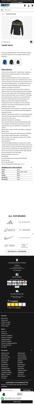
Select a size (17, 401)
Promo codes (5, 326)
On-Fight (3, 378)
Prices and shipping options (9, 343)
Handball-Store (5, 368)
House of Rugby (5, 370)
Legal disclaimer (6, 339)
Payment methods (6, 341)
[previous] (1, 234)
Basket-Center (5, 353)
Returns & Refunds (6, 337)
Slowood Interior (22, 359)
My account (4, 318)
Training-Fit (21, 366)
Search (9, 10)
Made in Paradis (5, 374)
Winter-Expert (21, 376)
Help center (4, 320)
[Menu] (2, 10)
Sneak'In (20, 361)
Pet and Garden (22, 357)
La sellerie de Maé (6, 372)
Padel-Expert (21, 353)
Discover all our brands (17, 251)
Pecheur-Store (22, 355)
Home (3, 14)
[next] (33, 234)
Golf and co (4, 366)
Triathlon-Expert (22, 370)
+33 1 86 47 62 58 (17, 270)
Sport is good (21, 364)
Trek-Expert (21, 368)
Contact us (17, 265)
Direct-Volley (4, 359)
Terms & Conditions (6, 335)
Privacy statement (6, 345)
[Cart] (32, 5)
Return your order (17, 297)
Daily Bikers (4, 355)
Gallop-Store (4, 364)
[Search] (6, 10)
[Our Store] (25, 5)
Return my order (5, 324)
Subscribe (27, 390)
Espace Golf (4, 361)
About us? (4, 332)
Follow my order (5, 322)
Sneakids (20, 363)
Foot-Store (4, 363)
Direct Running (5, 357)
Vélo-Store (21, 374)
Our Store (4, 347)
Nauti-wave (4, 376)
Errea (6, 42)
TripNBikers (21, 372)
